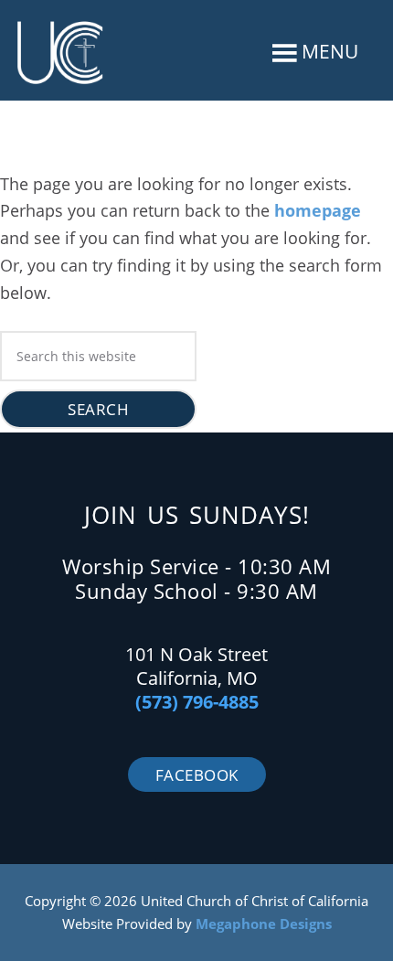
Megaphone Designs (264, 923)
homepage (317, 210)
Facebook (197, 774)
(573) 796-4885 (197, 701)
